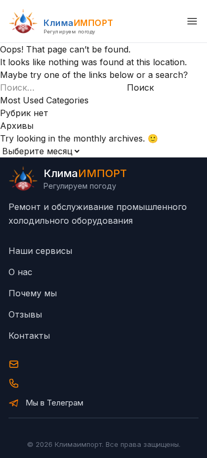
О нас (20, 272)
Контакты (29, 335)
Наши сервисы (40, 250)
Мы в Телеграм (54, 403)
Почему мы (32, 293)
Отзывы (25, 314)
